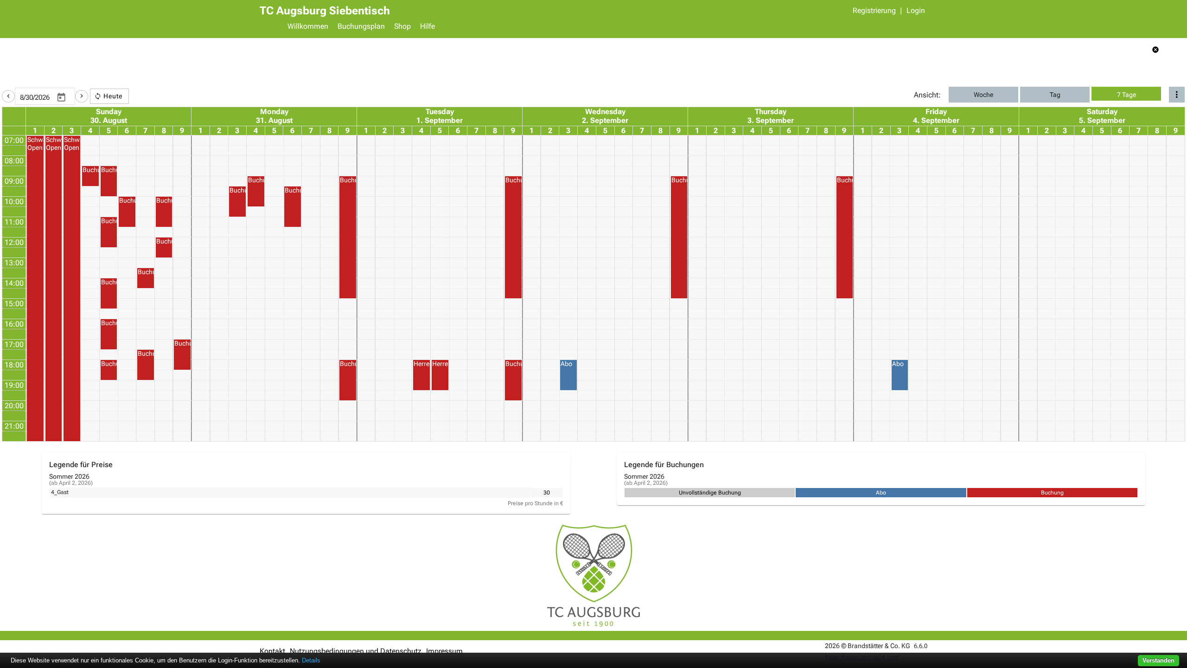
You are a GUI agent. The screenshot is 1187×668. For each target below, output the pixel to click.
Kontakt (272, 651)
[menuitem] (308, 27)
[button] (8, 96)
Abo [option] (881, 492)
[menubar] (605, 27)
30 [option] (546, 492)
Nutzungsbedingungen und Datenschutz (355, 651)
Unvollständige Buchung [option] (710, 492)
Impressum (444, 651)
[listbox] (546, 493)
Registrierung (874, 10)
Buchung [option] (1052, 492)
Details (311, 660)
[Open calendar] (61, 98)
